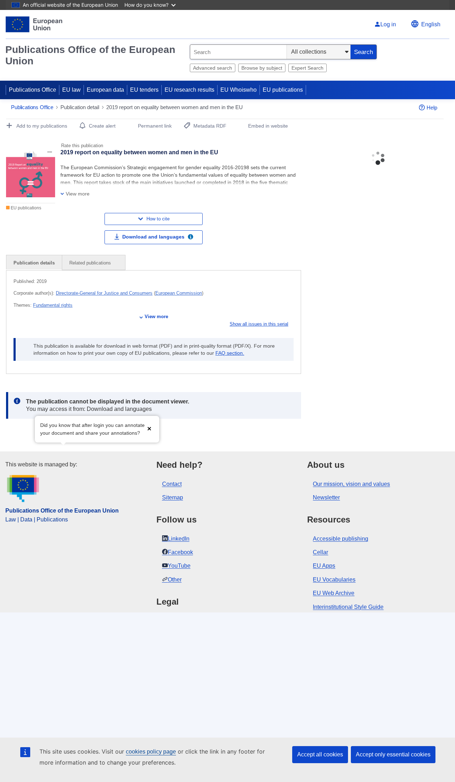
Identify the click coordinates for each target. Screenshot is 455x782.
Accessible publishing (340, 539)
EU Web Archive (333, 593)
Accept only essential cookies (393, 754)
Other (175, 580)
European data (105, 90)
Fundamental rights (53, 305)
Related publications (90, 263)
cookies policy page (151, 752)
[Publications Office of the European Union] (34, 24)
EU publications (283, 90)
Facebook (180, 552)
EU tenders (144, 90)
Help (432, 108)
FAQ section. (229, 353)
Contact (172, 484)
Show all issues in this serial (259, 324)
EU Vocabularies (334, 580)
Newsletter (326, 497)
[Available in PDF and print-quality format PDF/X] (190, 238)
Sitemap (172, 497)
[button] (149, 428)
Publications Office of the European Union (90, 55)
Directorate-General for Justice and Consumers (104, 293)
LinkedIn (178, 539)
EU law (71, 90)
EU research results (189, 90)
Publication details (34, 263)
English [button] (430, 24)
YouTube (179, 566)
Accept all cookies (320, 754)
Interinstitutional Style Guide (348, 607)
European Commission (178, 293)
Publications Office (32, 90)
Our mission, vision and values (351, 484)
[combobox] (238, 52)
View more (156, 316)
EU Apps (324, 566)
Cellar (320, 552)
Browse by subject (261, 68)
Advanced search (212, 68)
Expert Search (307, 68)
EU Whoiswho (238, 90)
